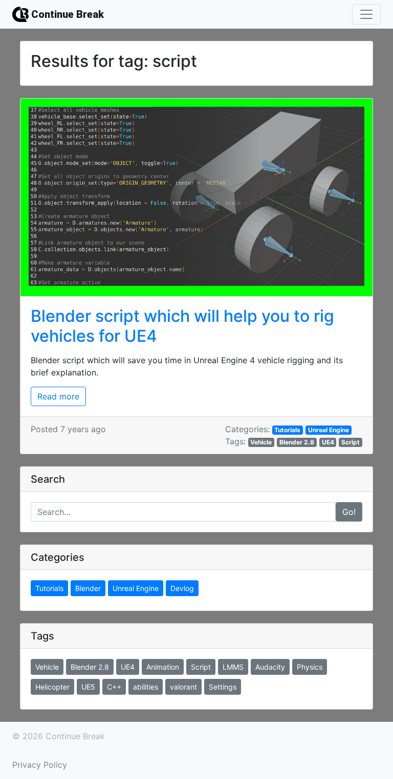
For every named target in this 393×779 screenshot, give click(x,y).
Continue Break (66, 14)
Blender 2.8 (296, 442)
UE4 (328, 442)
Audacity (270, 667)
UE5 (88, 686)
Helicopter (52, 686)
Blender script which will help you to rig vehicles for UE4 (182, 325)
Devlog (182, 588)
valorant (183, 686)
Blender (88, 588)
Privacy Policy (39, 765)
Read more (58, 396)
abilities (145, 686)
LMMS (233, 667)
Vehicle (261, 442)
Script (350, 442)
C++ (114, 686)
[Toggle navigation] (366, 14)
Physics (309, 667)
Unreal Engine (328, 430)
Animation (162, 667)
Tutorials (287, 430)
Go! (349, 512)
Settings (222, 686)
